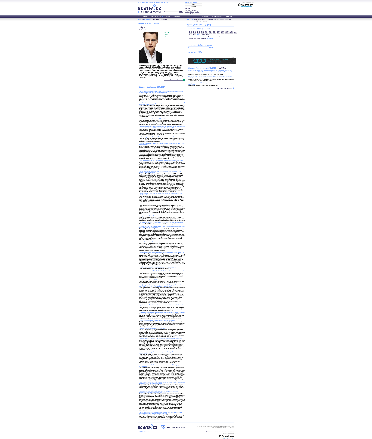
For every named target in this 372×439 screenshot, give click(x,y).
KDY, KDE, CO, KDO (156, 16)
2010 (190, 33)
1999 (190, 31)
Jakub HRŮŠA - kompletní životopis (173, 80)
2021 (235, 33)
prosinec (210, 38)
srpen (191, 38)
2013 (202, 33)
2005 (214, 31)
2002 (202, 31)
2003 (206, 31)
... (184, 80)
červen (216, 37)
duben (205, 37)
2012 (198, 33)
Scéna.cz (141, 5)
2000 (194, 31)
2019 (227, 33)
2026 (207, 34)
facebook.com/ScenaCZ (217, 16)
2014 (206, 33)
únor (195, 37)
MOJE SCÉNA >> (191, 2)
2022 (190, 34)
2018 (222, 33)
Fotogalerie (164, 19)
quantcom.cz (205, 16)
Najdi (211, 47)
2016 (214, 33)
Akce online (156, 19)
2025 (203, 34)
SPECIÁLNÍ (167, 16)
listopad (203, 38)
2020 (231, 33)
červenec (222, 37)
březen (200, 37)
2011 (194, 33)
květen (210, 37)
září (195, 38)
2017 (218, 33)
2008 (227, 31)
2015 (210, 33)
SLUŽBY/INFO (176, 16)
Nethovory (148, 19)
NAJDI (181, 12)
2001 (198, 31)
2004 (210, 31)
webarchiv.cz (229, 16)
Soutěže (142, 19)
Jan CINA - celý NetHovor (224, 88)
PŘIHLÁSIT (188, 8)
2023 (194, 34)
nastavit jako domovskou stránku (193, 13)
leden (191, 37)
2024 (199, 34)
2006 (218, 31)
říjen (198, 38)
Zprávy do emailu (144, 431)
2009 (231, 31)
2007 (223, 31)
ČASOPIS (145, 16)
